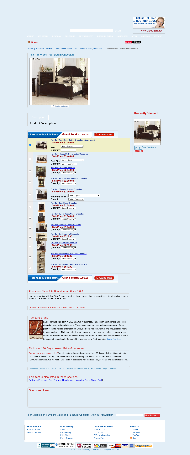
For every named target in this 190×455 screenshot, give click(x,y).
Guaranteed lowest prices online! (43, 353)
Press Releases (66, 438)
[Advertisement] (50, 6)
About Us (64, 429)
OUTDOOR (145, 36)
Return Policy (65, 432)
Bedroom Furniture (44, 49)
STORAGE (158, 36)
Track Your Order (101, 429)
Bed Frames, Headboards (66, 49)
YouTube (136, 435)
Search (118, 31)
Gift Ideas (34, 42)
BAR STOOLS (43, 36)
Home (30, 49)
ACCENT (30, 36)
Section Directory (34, 432)
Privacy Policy (99, 438)
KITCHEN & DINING (105, 36)
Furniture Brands (33, 429)
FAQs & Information (102, 435)
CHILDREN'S (70, 36)
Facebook (136, 432)
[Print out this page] (60, 42)
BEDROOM (56, 36)
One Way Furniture (45, 24)
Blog (134, 438)
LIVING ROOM (122, 36)
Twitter (135, 429)
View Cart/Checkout (151, 31)
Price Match (65, 435)
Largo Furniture (114, 339)
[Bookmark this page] (46, 42)
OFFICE (134, 36)
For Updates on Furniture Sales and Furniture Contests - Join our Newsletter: (70, 414)
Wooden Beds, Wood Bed (91, 49)
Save (129, 42)
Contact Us (98, 432)
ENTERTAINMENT (86, 36)
